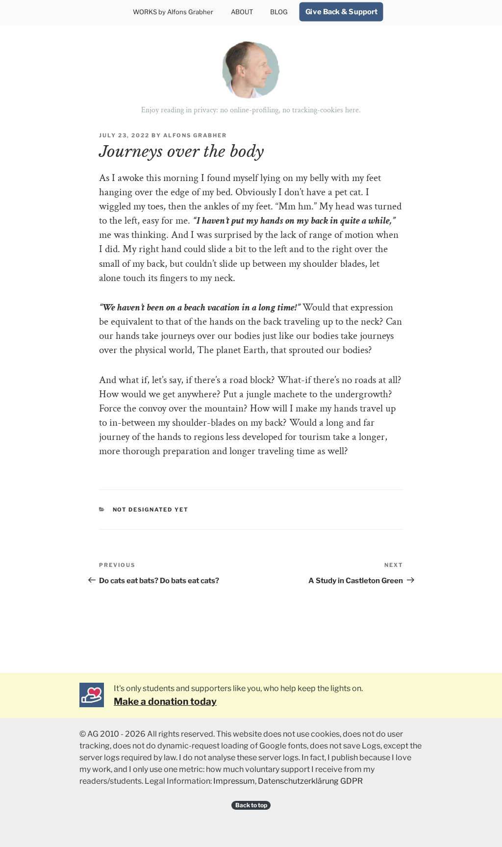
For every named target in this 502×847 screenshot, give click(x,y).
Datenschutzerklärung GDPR (310, 781)
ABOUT (242, 12)
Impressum (234, 781)
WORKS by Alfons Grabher (173, 12)
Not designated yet (151, 509)
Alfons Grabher (195, 135)
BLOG (279, 12)
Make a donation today (165, 701)
